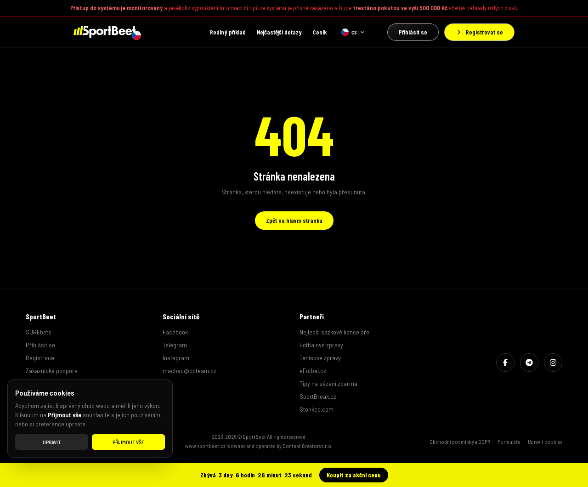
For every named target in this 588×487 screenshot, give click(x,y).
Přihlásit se (413, 32)
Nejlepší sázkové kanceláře (334, 332)
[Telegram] (529, 362)
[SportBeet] (105, 32)
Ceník (320, 32)
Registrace (40, 358)
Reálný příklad (228, 32)
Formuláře (509, 441)
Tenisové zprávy (320, 358)
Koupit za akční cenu (354, 475)
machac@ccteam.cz (189, 370)
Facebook (175, 332)
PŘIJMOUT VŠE (128, 442)
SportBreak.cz (318, 396)
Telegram (175, 345)
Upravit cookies (545, 441)
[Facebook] (505, 362)
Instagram (176, 358)
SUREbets (38, 332)
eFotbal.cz (313, 370)
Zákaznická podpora (52, 370)
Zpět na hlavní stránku (294, 220)
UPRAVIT (52, 442)
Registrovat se (484, 32)
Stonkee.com (317, 409)
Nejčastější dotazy (279, 32)
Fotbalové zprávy (321, 345)
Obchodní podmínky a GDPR (460, 441)
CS (354, 32)
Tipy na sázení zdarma (328, 383)
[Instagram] (553, 362)
